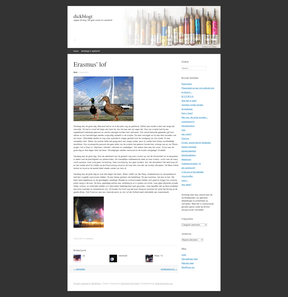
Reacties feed (188, 263)
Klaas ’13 (158, 255)
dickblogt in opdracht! (90, 50)
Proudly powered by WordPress (87, 283)
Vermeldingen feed (190, 258)
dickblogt (83, 16)
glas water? (186, 184)
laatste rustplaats (189, 146)
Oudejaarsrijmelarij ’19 (191, 163)
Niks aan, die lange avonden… (195, 117)
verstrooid (122, 255)
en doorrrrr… (187, 92)
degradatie (79, 269)
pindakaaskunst (169, 269)
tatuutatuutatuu (188, 125)
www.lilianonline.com (164, 283)
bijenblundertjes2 (189, 150)
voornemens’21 (188, 121)
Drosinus (185, 138)
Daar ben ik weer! (189, 100)
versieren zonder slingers (192, 104)
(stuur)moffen (187, 176)
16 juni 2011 (84, 72)
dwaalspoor (186, 159)
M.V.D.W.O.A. (188, 96)
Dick (75, 72)
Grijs (184, 129)
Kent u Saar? (187, 113)
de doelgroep (187, 108)
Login (184, 254)
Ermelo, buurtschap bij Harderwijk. (196, 142)
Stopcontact (187, 83)
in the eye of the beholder (193, 171)
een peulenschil (188, 167)
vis (83, 255)
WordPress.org (188, 267)
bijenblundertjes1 (189, 155)
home (76, 50)
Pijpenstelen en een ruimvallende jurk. (198, 88)
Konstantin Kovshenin (130, 283)
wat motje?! (187, 134)
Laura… (185, 180)
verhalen (89, 238)
